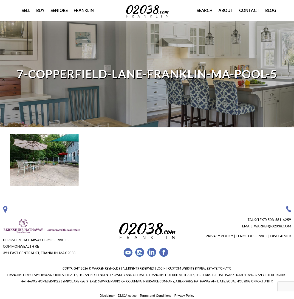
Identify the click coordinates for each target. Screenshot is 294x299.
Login (161, 268)
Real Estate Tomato (215, 268)
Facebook (164, 252)
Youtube (128, 252)
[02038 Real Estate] (146, 10)
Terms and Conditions (155, 295)
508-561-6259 (279, 220)
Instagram (140, 252)
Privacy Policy (219, 236)
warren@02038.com (272, 226)
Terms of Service (252, 236)
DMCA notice (127, 295)
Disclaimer (280, 236)
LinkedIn (152, 252)
